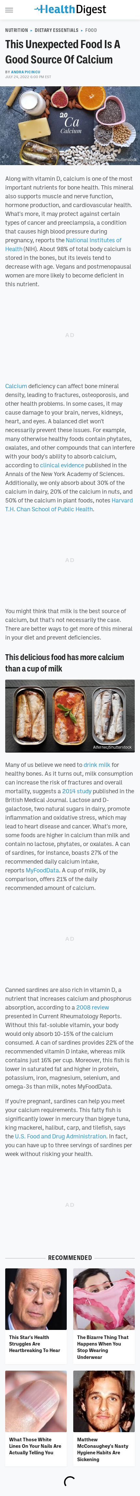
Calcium (16, 385)
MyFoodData (41, 870)
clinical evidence (62, 465)
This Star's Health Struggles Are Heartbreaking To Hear (34, 1344)
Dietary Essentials (56, 30)
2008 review (92, 1007)
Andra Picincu (25, 72)
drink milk (97, 764)
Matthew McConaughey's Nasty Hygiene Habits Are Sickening (102, 1449)
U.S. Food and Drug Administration (60, 1136)
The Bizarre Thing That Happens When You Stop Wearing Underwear (103, 1347)
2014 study (76, 791)
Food (91, 30)
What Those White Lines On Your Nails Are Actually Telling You (35, 1446)
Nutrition (16, 30)
